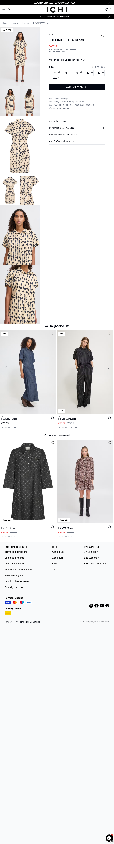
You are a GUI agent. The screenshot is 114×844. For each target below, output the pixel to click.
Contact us (58, 551)
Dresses (25, 23)
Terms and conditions (16, 551)
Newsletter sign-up (14, 575)
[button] (76, 121)
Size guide (99, 67)
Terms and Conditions (30, 622)
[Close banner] (109, 3)
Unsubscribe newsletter (17, 581)
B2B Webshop (91, 557)
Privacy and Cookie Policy (18, 569)
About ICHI (57, 557)
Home (4, 23)
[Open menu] (3, 9)
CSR (54, 563)
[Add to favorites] (103, 36)
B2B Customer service (95, 563)
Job (54, 569)
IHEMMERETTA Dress (41, 23)
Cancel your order (14, 587)
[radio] (65, 73)
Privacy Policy (11, 622)
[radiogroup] (76, 75)
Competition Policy (14, 563)
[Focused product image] (20, 56)
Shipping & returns (14, 557)
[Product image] (10, 101)
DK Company (91, 551)
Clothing (14, 23)
